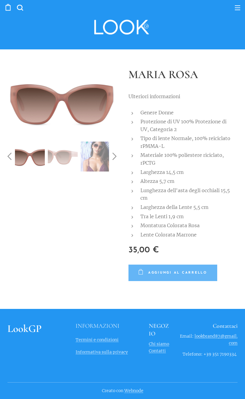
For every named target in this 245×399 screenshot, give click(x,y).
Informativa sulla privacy (102, 352)
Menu (238, 7)
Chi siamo (159, 344)
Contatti (157, 351)
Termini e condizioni (97, 339)
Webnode (133, 390)
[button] (20, 7)
